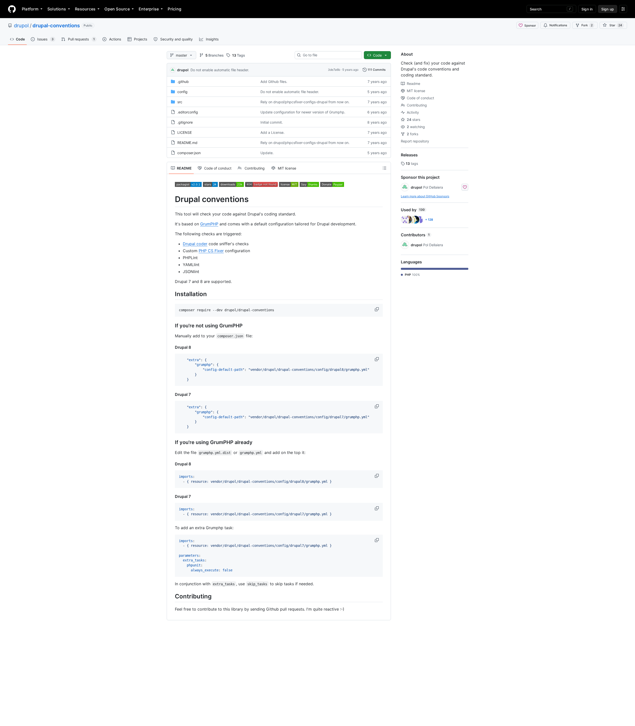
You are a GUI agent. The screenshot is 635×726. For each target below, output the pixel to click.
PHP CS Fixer (211, 250)
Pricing (174, 8)
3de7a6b (334, 69)
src (179, 102)
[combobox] (330, 55)
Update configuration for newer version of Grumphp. (302, 112)
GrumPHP (209, 223)
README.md (187, 142)
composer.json (189, 153)
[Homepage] (12, 9)
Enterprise (149, 8)
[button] (377, 309)
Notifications (558, 25)
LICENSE (184, 132)
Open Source (117, 8)
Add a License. (272, 132)
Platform (30, 8)
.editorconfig (187, 112)
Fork (587, 25)
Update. (267, 153)
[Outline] (384, 168)
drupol (21, 26)
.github (183, 81)
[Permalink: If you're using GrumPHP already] (171, 442)
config (182, 92)
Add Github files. (273, 81)
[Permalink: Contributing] (171, 596)
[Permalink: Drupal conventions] (171, 199)
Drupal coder (195, 243)
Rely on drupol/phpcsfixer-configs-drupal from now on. (304, 102)
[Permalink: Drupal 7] (171, 394)
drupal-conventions (56, 26)
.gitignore (185, 122)
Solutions (56, 8)
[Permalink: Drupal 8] (171, 347)
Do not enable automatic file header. (219, 70)
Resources (85, 8)
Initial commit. (271, 122)
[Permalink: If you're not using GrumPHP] (171, 325)
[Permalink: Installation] (171, 293)
